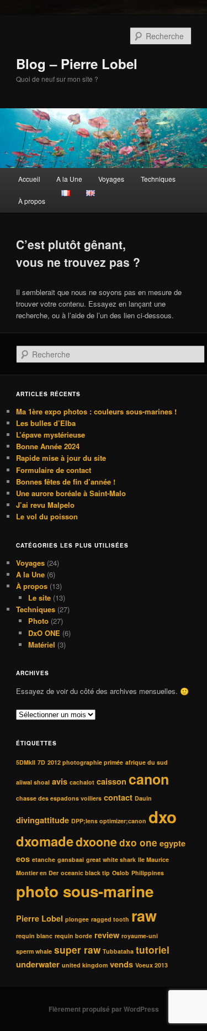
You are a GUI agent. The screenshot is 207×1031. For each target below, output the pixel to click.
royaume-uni (139, 936)
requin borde (73, 936)
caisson (111, 781)
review (106, 934)
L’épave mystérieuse (50, 434)
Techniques (158, 178)
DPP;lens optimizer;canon (108, 821)
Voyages (111, 178)
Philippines (147, 873)
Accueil (29, 178)
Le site (39, 597)
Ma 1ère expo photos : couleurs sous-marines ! (96, 411)
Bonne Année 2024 (47, 446)
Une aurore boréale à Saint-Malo (71, 493)
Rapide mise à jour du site (61, 458)
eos (23, 858)
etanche (43, 859)
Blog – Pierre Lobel (76, 63)
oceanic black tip (85, 873)
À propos (31, 201)
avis (59, 781)
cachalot (82, 782)
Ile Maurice (153, 859)
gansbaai (70, 859)
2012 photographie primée (85, 762)
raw (144, 915)
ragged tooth (110, 919)
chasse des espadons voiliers (59, 798)
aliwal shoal (33, 782)
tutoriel (152, 949)
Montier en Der (37, 873)
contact (118, 797)
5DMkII (25, 762)
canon (149, 779)
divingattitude (42, 819)
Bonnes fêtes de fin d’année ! (65, 481)
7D (41, 762)
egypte (172, 843)
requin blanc (34, 936)
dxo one (138, 842)
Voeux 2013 (151, 965)
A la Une (69, 178)
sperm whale (34, 951)
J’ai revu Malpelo (45, 504)
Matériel (41, 644)
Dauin (143, 798)
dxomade (44, 841)
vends (121, 964)
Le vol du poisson (47, 516)
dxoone (96, 841)
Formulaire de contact (53, 470)
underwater (38, 964)
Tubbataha (118, 951)
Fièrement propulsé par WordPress (104, 1009)
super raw (77, 949)
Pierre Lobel (39, 918)
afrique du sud (146, 762)
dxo (162, 816)
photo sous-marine (84, 891)
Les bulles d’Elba (46, 423)
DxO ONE (44, 633)
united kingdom (85, 965)
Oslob (120, 873)
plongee (77, 919)
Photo (38, 621)
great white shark (111, 859)
